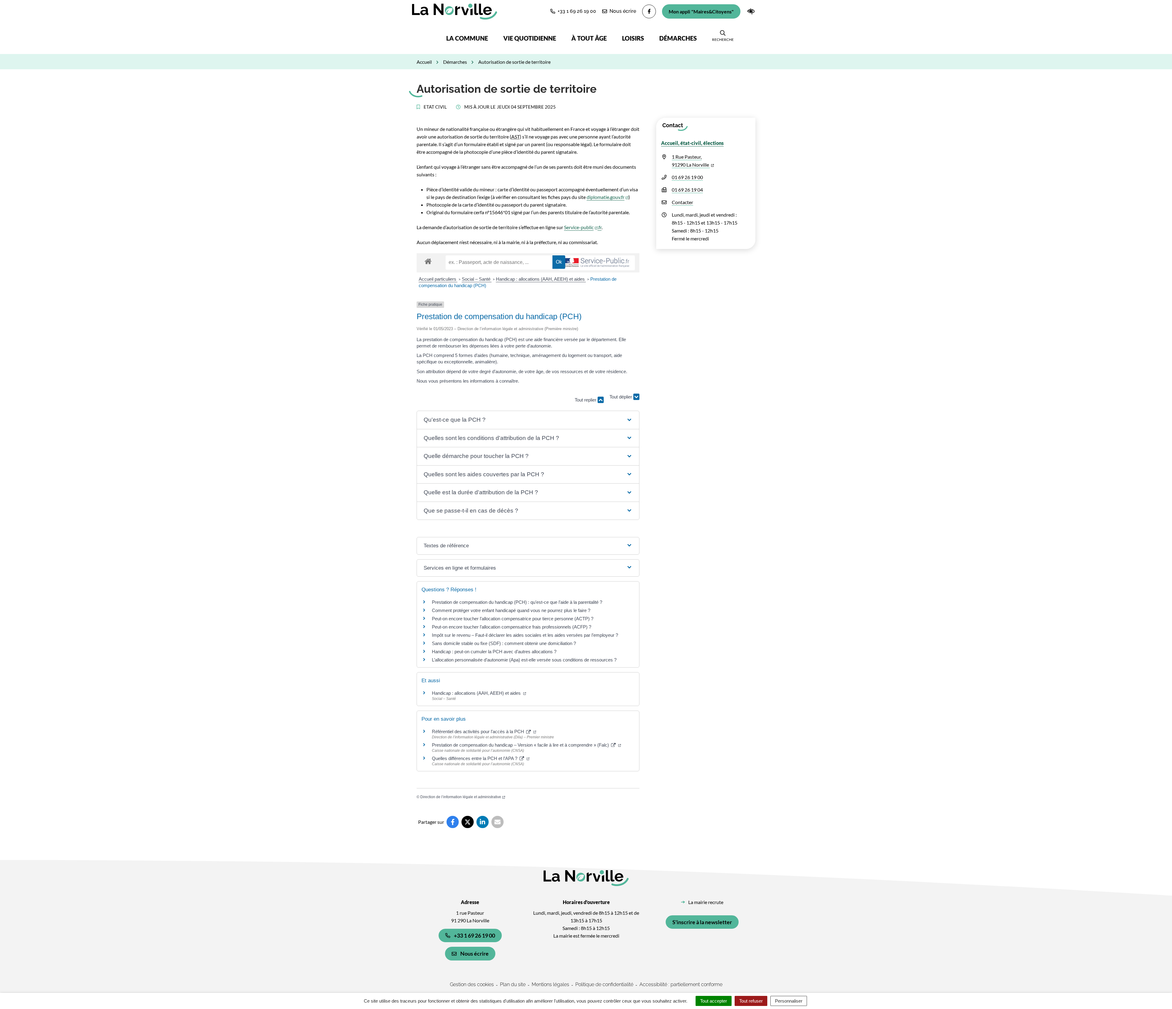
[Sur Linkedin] (482, 822)
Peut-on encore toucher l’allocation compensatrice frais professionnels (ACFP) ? (511, 626)
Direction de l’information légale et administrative (462, 797)
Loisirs (633, 38)
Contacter (682, 202)
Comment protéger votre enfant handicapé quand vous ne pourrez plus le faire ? (511, 610)
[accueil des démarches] (428, 260)
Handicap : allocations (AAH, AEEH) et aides (541, 279)
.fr (600, 227)
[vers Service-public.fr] (597, 262)
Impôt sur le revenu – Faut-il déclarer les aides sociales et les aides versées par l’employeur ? (525, 635)
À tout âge (589, 38)
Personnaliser (788, 1001)
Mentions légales (550, 984)
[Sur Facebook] (453, 822)
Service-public (581, 227)
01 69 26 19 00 (687, 177)
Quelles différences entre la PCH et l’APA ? (481, 758)
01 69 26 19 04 (687, 190)
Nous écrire (474, 953)
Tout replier (586, 399)
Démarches (678, 38)
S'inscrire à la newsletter (702, 922)
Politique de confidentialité (604, 984)
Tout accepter (713, 1001)
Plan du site (513, 984)
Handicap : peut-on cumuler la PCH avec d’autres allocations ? (495, 651)
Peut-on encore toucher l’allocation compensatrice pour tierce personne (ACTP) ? (512, 618)
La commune (467, 38)
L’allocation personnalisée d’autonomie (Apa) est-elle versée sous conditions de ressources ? (524, 659)
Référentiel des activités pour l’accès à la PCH (484, 731)
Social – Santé (477, 279)
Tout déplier (621, 402)
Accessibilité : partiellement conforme (680, 984)
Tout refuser (751, 1001)
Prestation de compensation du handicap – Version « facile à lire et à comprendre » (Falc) (526, 745)
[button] (573, 11)
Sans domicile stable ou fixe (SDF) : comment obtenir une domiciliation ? (504, 643)
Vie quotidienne (529, 38)
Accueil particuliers (438, 279)
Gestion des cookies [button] (472, 984)
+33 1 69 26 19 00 (474, 935)
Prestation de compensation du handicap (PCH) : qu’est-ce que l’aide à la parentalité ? (517, 602)
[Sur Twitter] (467, 822)
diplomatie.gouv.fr (607, 197)
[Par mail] (497, 822)
